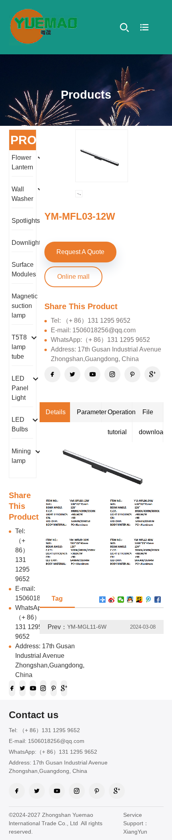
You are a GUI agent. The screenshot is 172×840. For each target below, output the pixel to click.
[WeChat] (121, 599)
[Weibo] (148, 599)
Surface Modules (24, 269)
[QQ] (130, 599)
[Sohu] (139, 599)
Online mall (73, 276)
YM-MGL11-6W (86, 627)
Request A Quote (80, 251)
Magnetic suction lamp (25, 306)
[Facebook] (157, 599)
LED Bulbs (20, 424)
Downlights (28, 242)
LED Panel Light (20, 388)
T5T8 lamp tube (19, 347)
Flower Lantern (22, 162)
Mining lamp (21, 456)
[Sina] (111, 599)
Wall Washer (22, 194)
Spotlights (26, 220)
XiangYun (135, 831)
